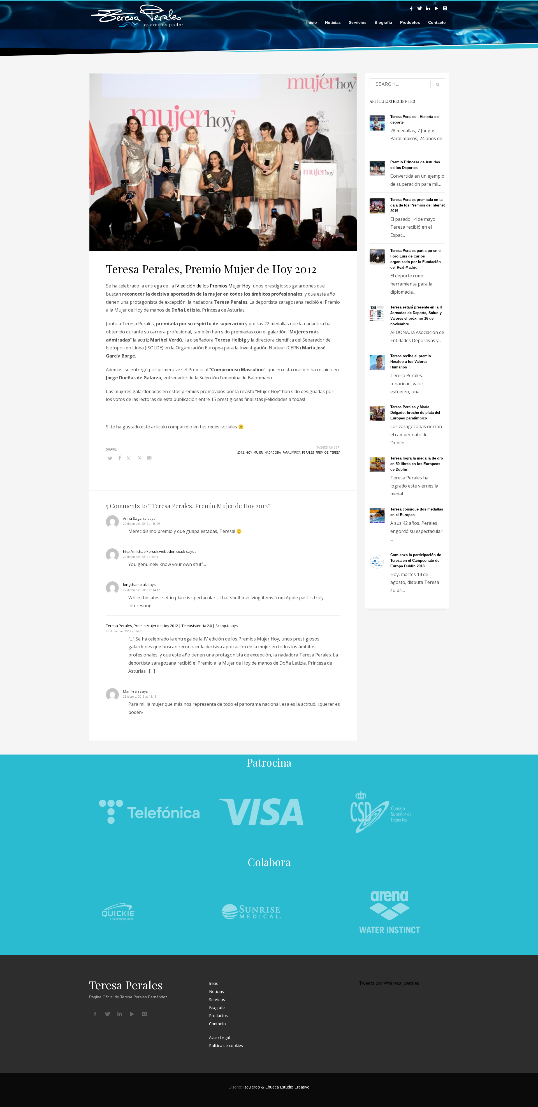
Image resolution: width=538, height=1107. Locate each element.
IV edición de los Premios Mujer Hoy (213, 286)
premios (322, 452)
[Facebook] (411, 8)
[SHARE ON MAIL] (149, 458)
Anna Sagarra (135, 518)
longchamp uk (135, 584)
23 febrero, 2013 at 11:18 (139, 696)
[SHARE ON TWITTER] (110, 458)
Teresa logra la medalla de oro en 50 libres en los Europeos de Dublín (416, 464)
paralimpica (291, 452)
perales (308, 452)
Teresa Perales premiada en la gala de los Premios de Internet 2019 (417, 205)
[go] (437, 84)
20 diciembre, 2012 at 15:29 (141, 524)
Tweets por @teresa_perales (389, 983)
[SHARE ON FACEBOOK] (120, 458)
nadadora (273, 452)
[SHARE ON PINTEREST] (139, 458)
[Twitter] (420, 8)
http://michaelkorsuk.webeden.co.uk (154, 551)
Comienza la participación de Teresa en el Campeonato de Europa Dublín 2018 (415, 560)
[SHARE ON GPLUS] (130, 458)
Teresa (335, 452)
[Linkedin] (428, 8)
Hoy (249, 452)
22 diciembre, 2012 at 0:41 (140, 557)
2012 (240, 452)
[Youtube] (436, 8)
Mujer (258, 452)
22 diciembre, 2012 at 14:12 (141, 590)
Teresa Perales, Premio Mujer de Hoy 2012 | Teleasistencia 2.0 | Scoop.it (167, 625)
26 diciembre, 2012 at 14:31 (124, 631)
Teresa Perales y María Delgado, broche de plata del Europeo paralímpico (415, 412)
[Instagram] (445, 8)
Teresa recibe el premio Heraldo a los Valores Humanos (410, 361)
